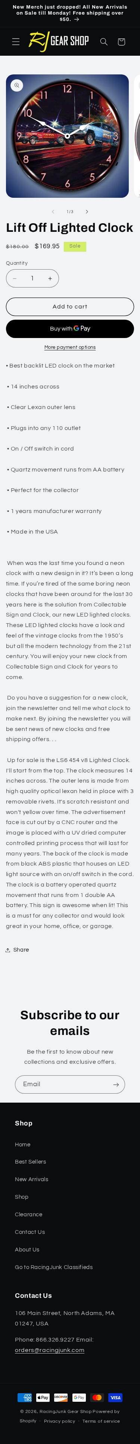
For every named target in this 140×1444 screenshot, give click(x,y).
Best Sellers (30, 1162)
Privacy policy (59, 1421)
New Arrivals (32, 1179)
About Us (27, 1250)
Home (23, 1144)
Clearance (29, 1214)
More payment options (70, 347)
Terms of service (101, 1421)
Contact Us (30, 1232)
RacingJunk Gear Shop (66, 1412)
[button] (15, 41)
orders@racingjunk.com (49, 1350)
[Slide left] (53, 211)
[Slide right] (87, 211)
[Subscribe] (116, 1084)
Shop (22, 1197)
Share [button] (21, 950)
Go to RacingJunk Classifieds (54, 1267)
